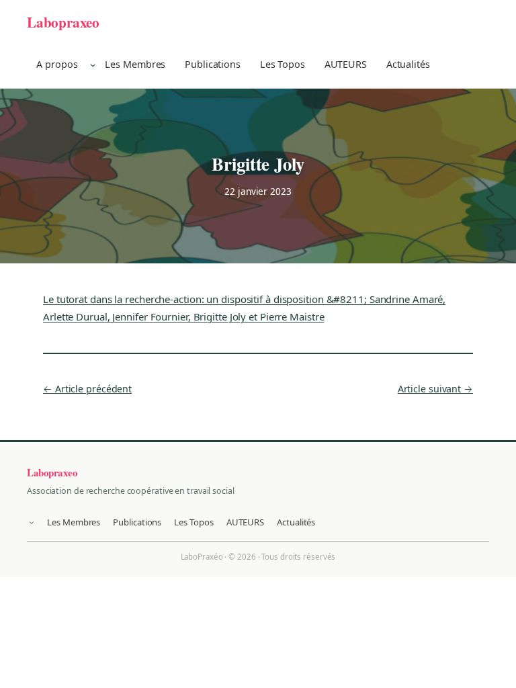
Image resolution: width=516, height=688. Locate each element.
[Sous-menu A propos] (93, 65)
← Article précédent (87, 388)
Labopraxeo (63, 21)
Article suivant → (435, 388)
